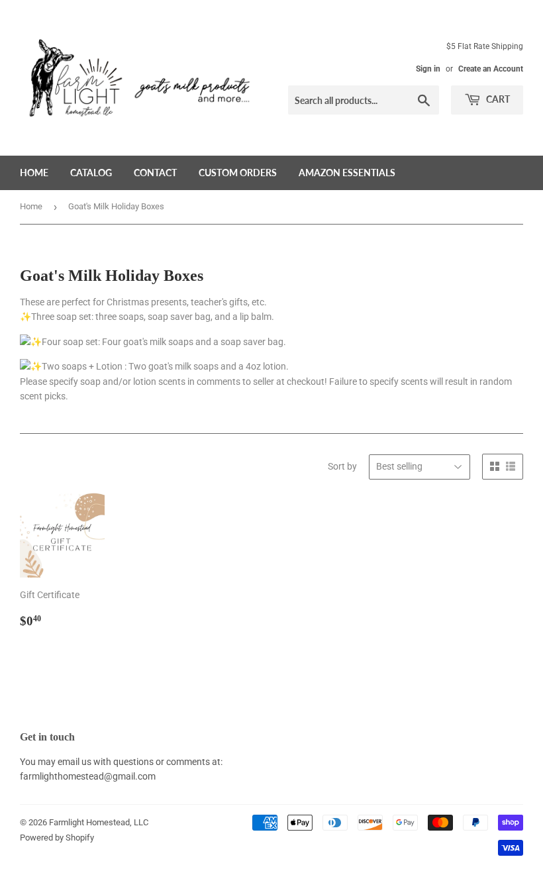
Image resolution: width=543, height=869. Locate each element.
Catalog (91, 172)
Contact (155, 172)
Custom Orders (238, 172)
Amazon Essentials (347, 172)
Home (34, 172)
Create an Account (490, 69)
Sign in (428, 69)
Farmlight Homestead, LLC (98, 822)
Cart (497, 99)
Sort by (342, 466)
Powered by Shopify (57, 838)
